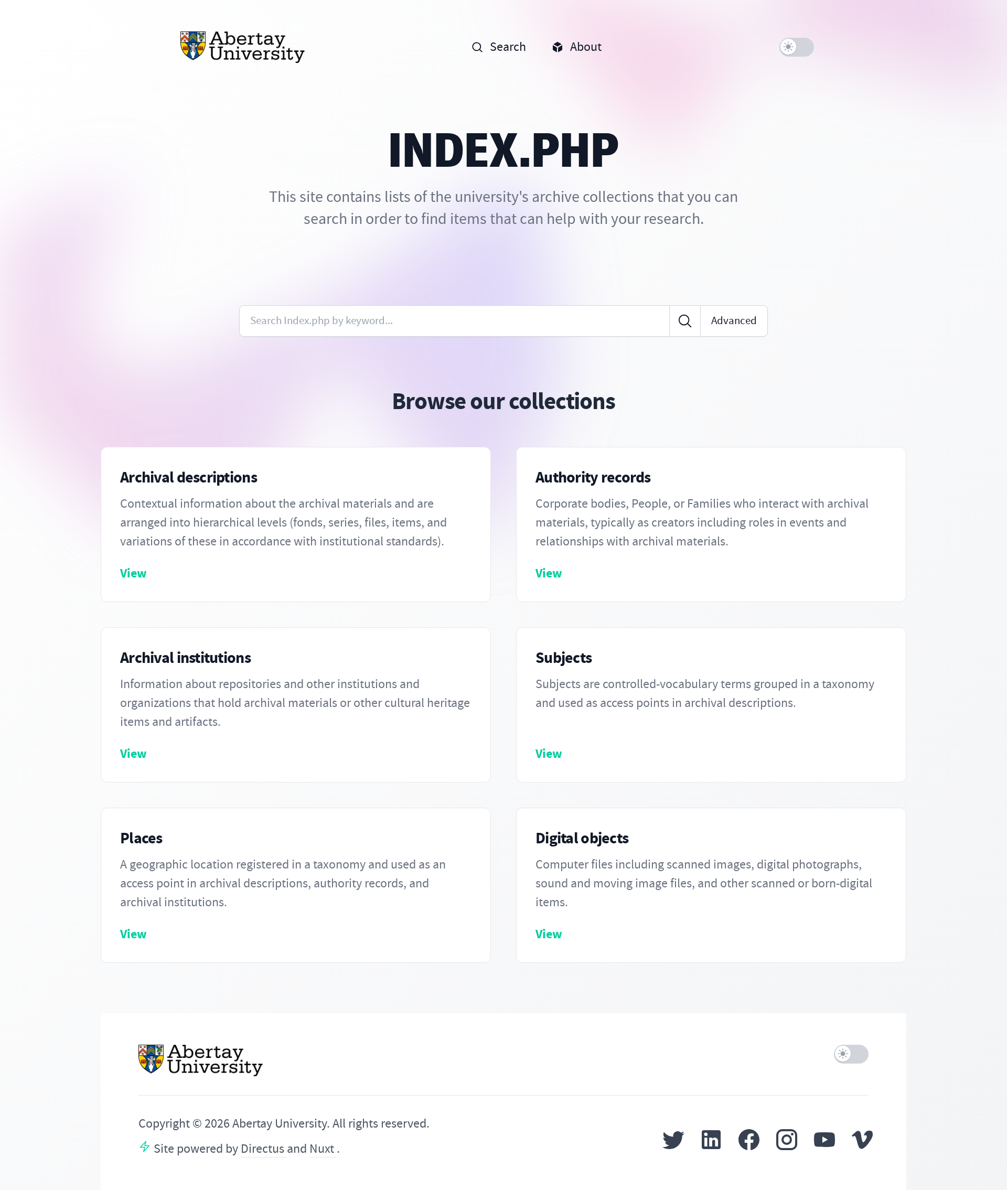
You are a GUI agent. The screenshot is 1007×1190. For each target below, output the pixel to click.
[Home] (243, 47)
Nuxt (323, 1149)
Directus (264, 1149)
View (133, 573)
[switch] (796, 47)
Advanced (734, 321)
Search (508, 47)
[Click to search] (685, 321)
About (586, 47)
